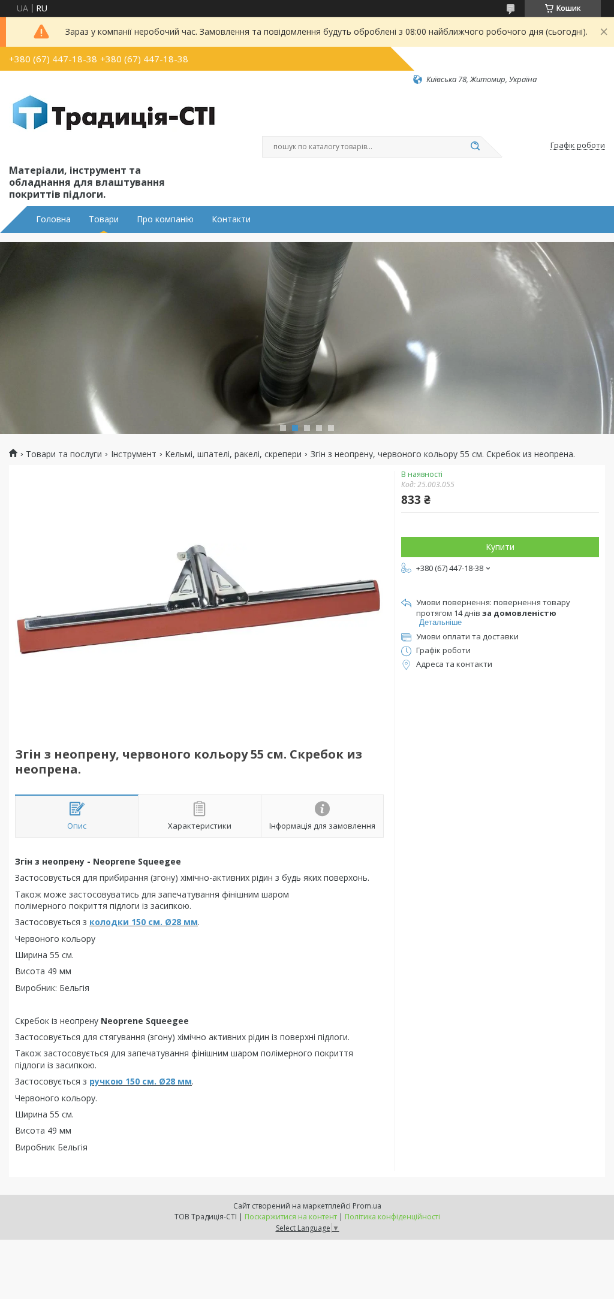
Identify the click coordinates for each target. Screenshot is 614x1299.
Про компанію (165, 219)
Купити (500, 546)
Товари (104, 219)
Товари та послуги (64, 454)
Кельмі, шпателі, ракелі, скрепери (233, 454)
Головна (53, 219)
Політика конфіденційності (392, 1217)
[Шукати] (475, 147)
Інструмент (133, 454)
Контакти (231, 219)
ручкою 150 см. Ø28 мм (140, 1081)
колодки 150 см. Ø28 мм (143, 922)
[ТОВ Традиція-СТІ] (114, 123)
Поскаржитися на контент (291, 1217)
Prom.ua (367, 1206)
